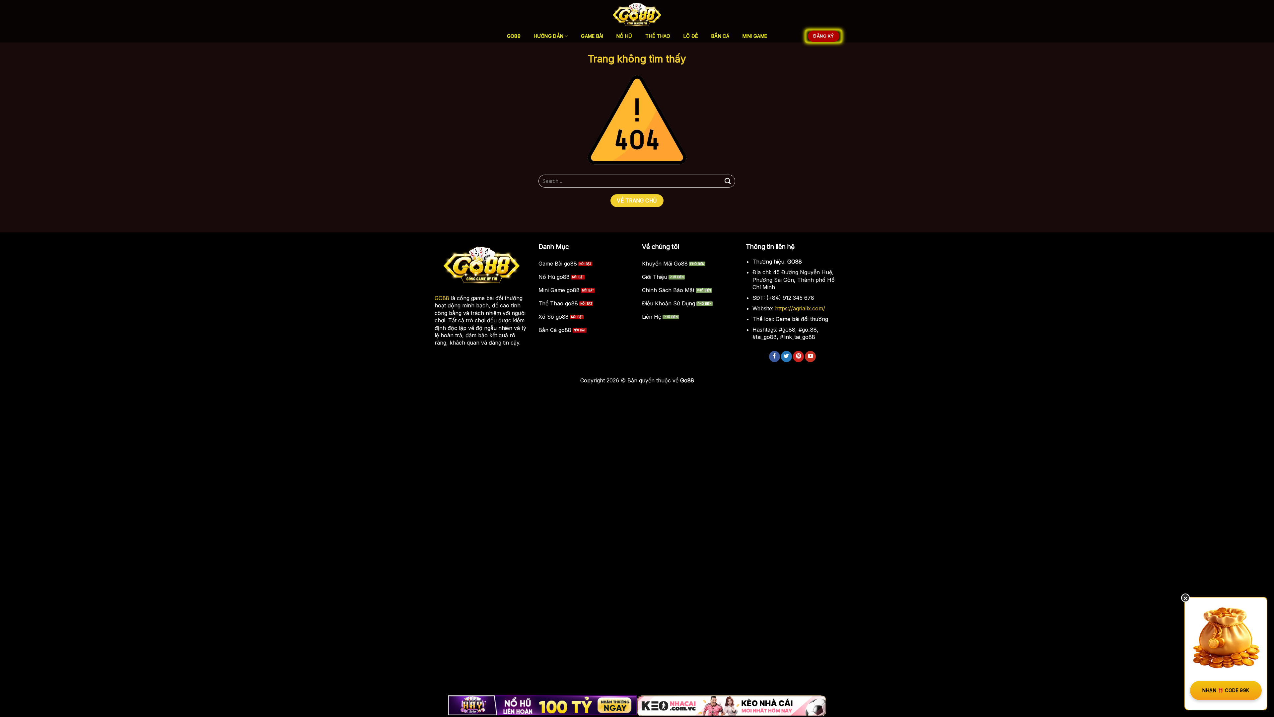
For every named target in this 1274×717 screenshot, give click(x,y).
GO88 (442, 298)
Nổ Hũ (624, 36)
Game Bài (592, 36)
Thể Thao (657, 36)
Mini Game (755, 36)
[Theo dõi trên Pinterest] (798, 356)
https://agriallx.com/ (800, 308)
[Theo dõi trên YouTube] (810, 356)
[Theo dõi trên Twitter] (786, 356)
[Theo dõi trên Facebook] (774, 356)
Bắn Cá (720, 36)
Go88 (514, 36)
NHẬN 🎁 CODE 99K (1225, 690)
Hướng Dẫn (549, 36)
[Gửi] (727, 181)
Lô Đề (690, 36)
